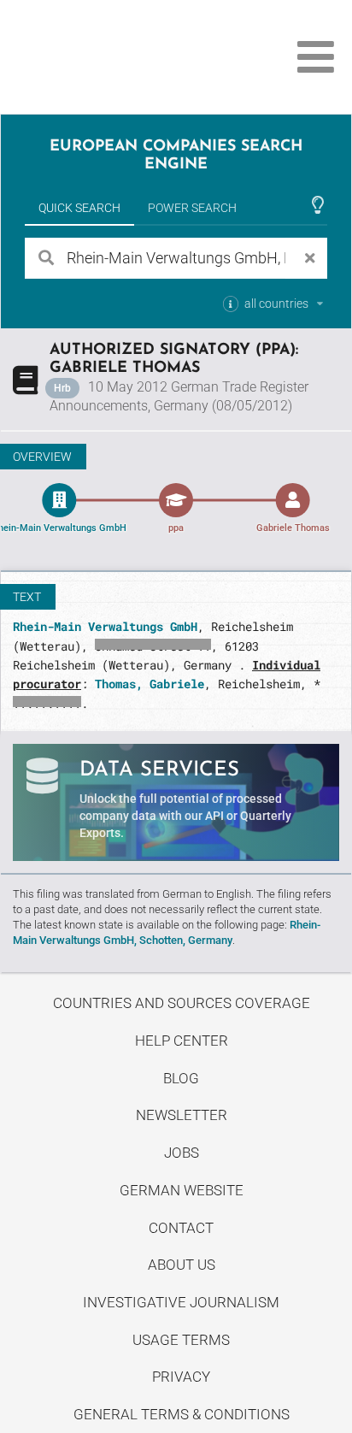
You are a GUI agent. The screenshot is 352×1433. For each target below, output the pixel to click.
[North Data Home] (109, 57)
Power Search (192, 208)
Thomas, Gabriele (149, 683)
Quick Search (79, 208)
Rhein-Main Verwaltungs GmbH (105, 626)
